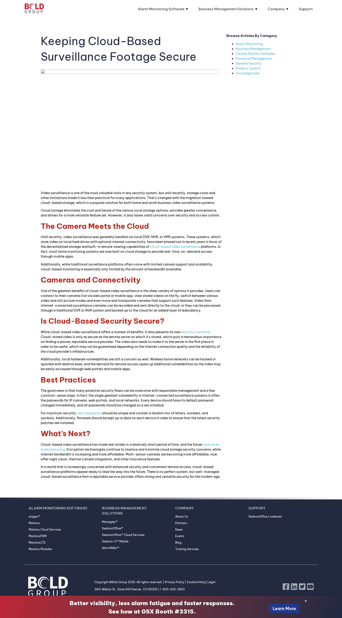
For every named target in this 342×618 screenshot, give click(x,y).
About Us (181, 516)
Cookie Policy (196, 582)
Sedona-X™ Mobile (115, 541)
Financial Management (254, 58)
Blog (178, 542)
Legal (211, 582)
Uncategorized (247, 73)
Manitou (34, 523)
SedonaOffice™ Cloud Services (123, 535)
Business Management (253, 49)
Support (306, 9)
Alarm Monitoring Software (161, 9)
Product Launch (248, 68)
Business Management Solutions (226, 9)
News (179, 529)
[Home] (34, 9)
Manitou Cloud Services (45, 529)
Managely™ (110, 522)
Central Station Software (255, 54)
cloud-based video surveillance (175, 247)
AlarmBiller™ (110, 548)
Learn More (284, 608)
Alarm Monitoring (249, 44)
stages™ (34, 516)
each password (89, 413)
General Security (249, 63)
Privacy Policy (174, 582)
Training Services (187, 549)
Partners (181, 523)
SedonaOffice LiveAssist (265, 516)
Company (276, 9)
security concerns (195, 332)
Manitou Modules (40, 549)
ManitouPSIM (38, 536)
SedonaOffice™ (112, 528)
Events (179, 536)
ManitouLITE (37, 542)
